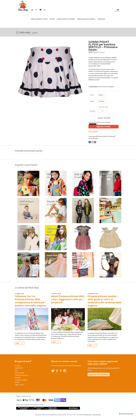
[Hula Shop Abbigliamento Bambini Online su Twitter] (53, 371)
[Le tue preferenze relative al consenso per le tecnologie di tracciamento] (126, 414)
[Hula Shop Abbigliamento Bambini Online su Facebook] (57, 371)
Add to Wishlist (93, 131)
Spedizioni (18, 377)
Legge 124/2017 (19, 385)
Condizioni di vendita (21, 380)
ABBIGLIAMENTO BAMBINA (86, 19)
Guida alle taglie (19, 373)
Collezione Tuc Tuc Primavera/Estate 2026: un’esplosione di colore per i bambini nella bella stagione (30, 301)
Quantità (92, 111)
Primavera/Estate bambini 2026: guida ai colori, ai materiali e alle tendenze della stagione (104, 301)
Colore (92, 95)
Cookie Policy (97, 414)
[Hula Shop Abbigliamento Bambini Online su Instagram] (64, 371)
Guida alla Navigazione (21, 375)
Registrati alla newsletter (99, 374)
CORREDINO (101, 19)
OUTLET (52, 19)
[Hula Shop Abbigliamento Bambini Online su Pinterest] (60, 371)
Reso (16, 370)
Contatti (17, 382)
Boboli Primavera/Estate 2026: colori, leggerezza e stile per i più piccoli (67, 299)
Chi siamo (18, 365)
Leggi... (18, 343)
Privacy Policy (88, 414)
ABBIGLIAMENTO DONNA (39, 19)
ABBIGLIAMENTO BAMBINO (66, 19)
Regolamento (19, 368)
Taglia (92, 101)
